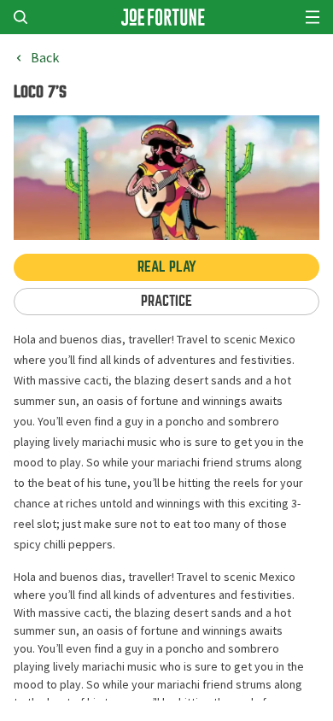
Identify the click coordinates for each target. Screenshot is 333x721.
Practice (166, 301)
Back (45, 58)
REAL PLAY (166, 267)
